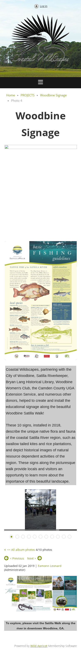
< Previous (17, 558)
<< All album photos (21, 550)
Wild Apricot (38, 646)
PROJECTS (27, 95)
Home (10, 95)
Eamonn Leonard (49, 566)
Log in (43, 6)
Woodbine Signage (53, 95)
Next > (31, 558)
